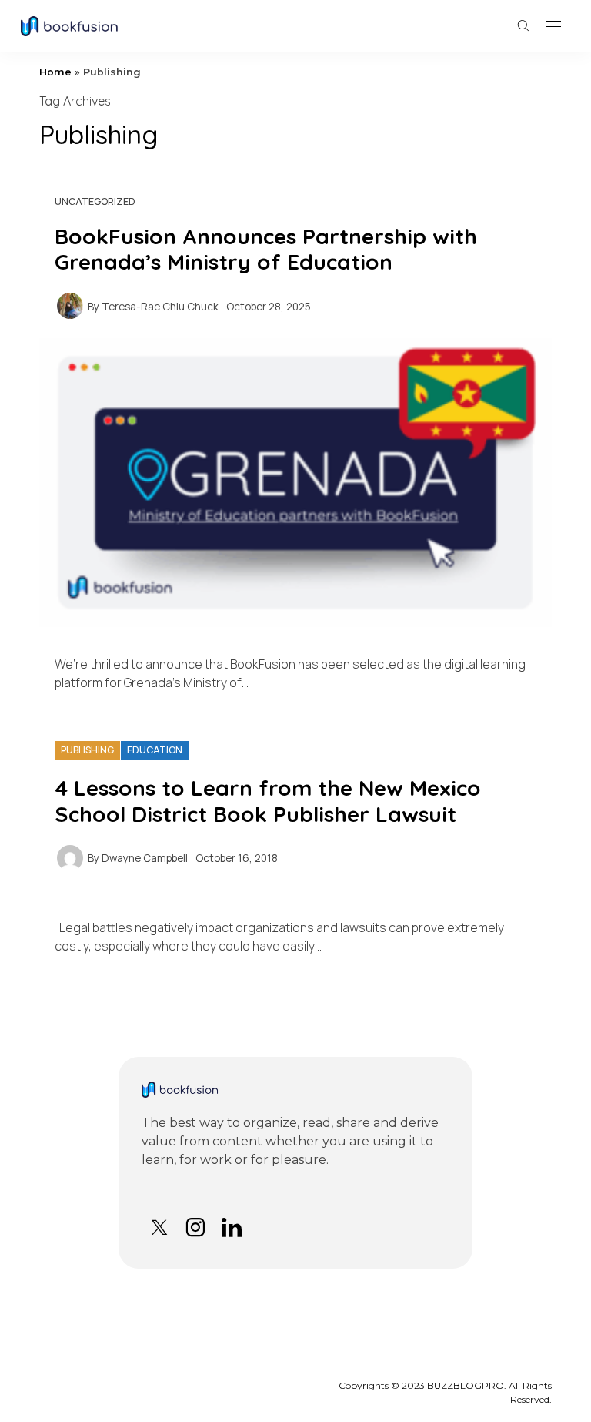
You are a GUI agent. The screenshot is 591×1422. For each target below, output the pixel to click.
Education (154, 749)
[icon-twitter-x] (159, 1227)
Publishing (87, 749)
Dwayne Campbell (145, 858)
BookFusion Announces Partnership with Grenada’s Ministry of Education (266, 249)
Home (55, 72)
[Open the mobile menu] (553, 27)
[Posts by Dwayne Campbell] (70, 856)
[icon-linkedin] (231, 1227)
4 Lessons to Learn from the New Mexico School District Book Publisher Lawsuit (268, 800)
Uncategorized (95, 201)
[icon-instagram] (195, 1227)
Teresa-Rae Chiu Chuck (160, 307)
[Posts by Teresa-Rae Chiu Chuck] (70, 305)
